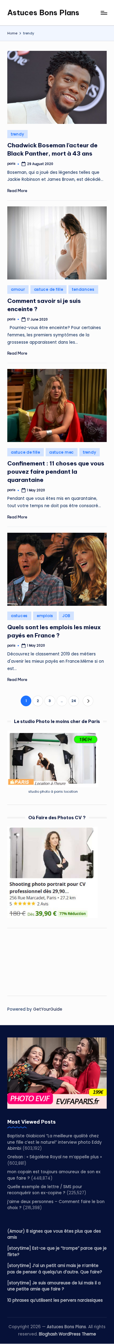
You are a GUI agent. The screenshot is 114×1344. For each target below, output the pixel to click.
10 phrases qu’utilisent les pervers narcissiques (55, 1300)
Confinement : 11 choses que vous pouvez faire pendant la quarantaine (55, 471)
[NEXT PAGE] (88, 701)
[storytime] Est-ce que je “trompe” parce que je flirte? (57, 1251)
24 (73, 700)
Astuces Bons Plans (43, 12)
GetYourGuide (47, 1009)
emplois (45, 615)
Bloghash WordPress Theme (67, 1334)
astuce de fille (48, 289)
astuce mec (61, 452)
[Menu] (104, 12)
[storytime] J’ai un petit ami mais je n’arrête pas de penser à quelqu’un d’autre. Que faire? (54, 1269)
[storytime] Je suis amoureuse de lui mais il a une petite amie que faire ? (54, 1286)
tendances (83, 289)
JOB (66, 615)
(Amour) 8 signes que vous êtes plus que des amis (54, 1234)
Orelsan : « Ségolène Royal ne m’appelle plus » (54, 1157)
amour (18, 289)
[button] (88, 701)
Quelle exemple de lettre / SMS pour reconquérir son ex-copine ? (44, 1190)
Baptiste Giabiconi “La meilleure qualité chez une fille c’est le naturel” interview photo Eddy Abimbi (54, 1142)
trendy (17, 134)
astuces (19, 615)
